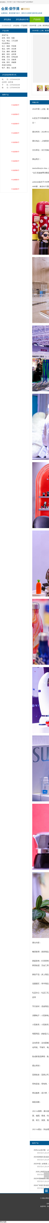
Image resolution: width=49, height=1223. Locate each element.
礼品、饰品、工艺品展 (10, 41)
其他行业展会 (6, 65)
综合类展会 (6, 43)
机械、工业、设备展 (9, 59)
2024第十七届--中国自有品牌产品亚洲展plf (20, 2)
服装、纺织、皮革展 (9, 54)
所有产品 (5, 35)
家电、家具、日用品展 (10, 57)
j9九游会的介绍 (22, 19)
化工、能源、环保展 (9, 46)
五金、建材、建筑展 (9, 51)
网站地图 (3, 1222)
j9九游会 (7, 19)
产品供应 (37, 19)
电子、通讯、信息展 (9, 68)
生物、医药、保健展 (9, 62)
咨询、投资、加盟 (8, 38)
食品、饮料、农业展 (9, 49)
